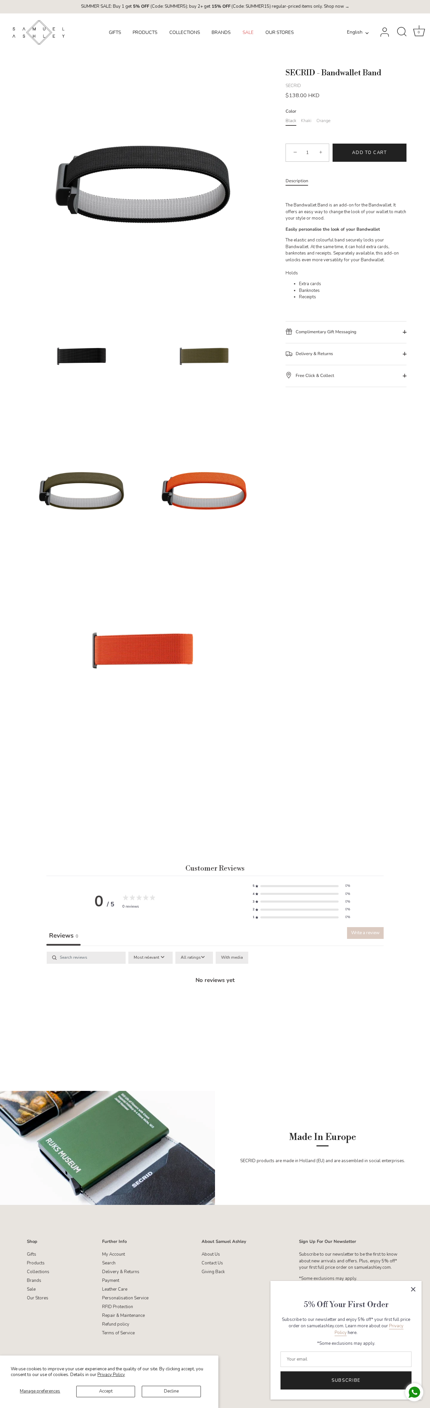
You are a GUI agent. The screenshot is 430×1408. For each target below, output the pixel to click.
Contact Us (212, 1263)
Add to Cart (369, 153)
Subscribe (346, 1380)
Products (36, 1263)
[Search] (401, 32)
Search (109, 1263)
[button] (301, 886)
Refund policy (115, 1324)
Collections (38, 1272)
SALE (248, 32)
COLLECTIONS (184, 32)
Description (297, 181)
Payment (110, 1281)
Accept (106, 1391)
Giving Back (213, 1272)
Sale (31, 1289)
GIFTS (115, 32)
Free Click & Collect (314, 376)
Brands (34, 1281)
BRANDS (221, 32)
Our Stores (37, 1298)
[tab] (300, 181)
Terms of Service (118, 1333)
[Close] (413, 1289)
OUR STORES (279, 32)
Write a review (365, 933)
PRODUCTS (145, 32)
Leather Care (114, 1289)
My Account (113, 1254)
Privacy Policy (111, 1375)
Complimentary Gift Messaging (325, 332)
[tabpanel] (215, 1002)
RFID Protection (117, 1307)
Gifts (31, 1254)
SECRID (293, 85)
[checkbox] (232, 958)
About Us (211, 1254)
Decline (171, 1391)
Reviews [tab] (63, 935)
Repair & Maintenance (123, 1315)
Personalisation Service (125, 1298)
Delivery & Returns (314, 354)
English (354, 32)
